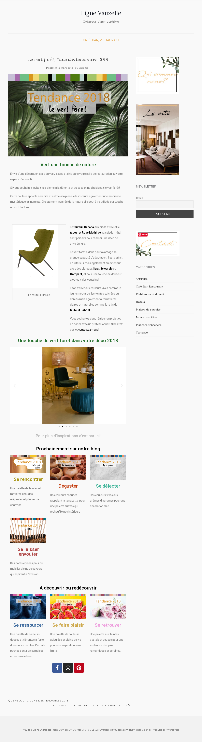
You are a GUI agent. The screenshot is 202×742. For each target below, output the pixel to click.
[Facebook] (57, 668)
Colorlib (146, 729)
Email (139, 198)
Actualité (142, 279)
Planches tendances (149, 325)
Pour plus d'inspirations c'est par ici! (68, 435)
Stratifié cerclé (102, 268)
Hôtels (140, 302)
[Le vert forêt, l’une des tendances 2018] (68, 115)
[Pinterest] (79, 668)
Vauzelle (83, 67)
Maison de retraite (148, 309)
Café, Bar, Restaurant (101, 40)
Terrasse (142, 332)
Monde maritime (147, 317)
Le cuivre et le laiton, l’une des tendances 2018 (90, 705)
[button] (14, 385)
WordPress (173, 729)
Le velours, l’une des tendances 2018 (39, 700)
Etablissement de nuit (150, 294)
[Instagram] (68, 668)
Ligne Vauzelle (101, 13)
